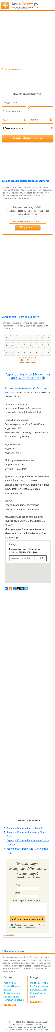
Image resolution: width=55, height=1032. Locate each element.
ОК (41, 558)
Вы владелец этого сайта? (19, 558)
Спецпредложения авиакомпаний (20, 388)
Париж (33, 990)
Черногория (18, 1000)
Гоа (31, 986)
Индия (7, 996)
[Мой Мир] (14, 588)
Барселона (43, 983)
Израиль (8, 986)
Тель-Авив (42, 990)
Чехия (13, 983)
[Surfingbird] (26, 588)
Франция (14, 996)
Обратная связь (42, 1030)
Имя (18, 885)
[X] (18, 588)
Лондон (37, 986)
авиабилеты (25, 5)
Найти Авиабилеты (27, 138)
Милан (45, 986)
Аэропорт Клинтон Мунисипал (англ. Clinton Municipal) (28, 376)
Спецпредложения (11, 69)
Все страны (10, 1005)
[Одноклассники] (10, 588)
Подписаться (27, 227)
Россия (7, 983)
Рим (40, 993)
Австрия (7, 990)
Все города (36, 1001)
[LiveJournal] (22, 588)
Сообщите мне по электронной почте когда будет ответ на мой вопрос (27, 926)
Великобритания (12, 993)
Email (17, 893)
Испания (16, 986)
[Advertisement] (27, 39)
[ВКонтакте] (6, 588)
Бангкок (34, 993)
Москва (34, 983)
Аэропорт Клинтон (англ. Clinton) (24, 828)
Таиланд (8, 1000)
